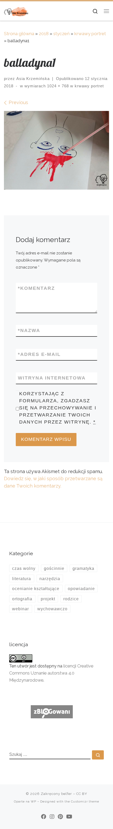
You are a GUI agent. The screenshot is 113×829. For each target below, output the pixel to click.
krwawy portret (90, 33)
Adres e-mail (39, 354)
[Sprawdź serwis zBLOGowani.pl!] (52, 711)
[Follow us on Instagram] (52, 817)
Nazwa (29, 330)
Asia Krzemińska (33, 78)
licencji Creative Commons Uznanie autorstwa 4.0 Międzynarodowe (51, 673)
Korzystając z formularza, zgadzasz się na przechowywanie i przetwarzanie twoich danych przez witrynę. (57, 408)
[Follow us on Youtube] (69, 817)
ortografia (22, 598)
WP (33, 801)
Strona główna (19, 33)
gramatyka (83, 568)
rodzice (71, 598)
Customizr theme (85, 801)
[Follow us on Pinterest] (60, 817)
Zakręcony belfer (56, 794)
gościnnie (54, 568)
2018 (44, 33)
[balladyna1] (56, 150)
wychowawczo (52, 608)
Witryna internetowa (52, 378)
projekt (48, 598)
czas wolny (23, 568)
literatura (21, 578)
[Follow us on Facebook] (43, 817)
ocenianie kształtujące (35, 588)
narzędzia (49, 578)
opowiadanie (81, 588)
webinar (20, 608)
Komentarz (36, 288)
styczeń (61, 33)
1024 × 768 (57, 86)
